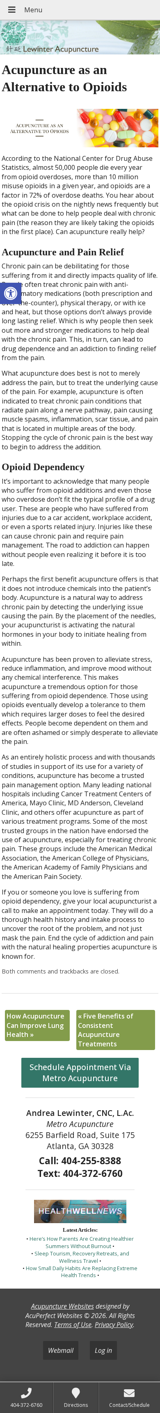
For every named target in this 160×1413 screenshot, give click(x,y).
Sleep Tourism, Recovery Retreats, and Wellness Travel (81, 1257)
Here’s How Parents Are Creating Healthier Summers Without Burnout (82, 1242)
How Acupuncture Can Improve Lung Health (35, 1025)
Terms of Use (72, 1324)
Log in (103, 1350)
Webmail (60, 1350)
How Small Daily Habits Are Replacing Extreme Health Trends (81, 1271)
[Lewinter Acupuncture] (80, 38)
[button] (10, 293)
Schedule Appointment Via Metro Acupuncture (80, 1072)
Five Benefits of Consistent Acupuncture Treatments (105, 1030)
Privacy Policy (114, 1324)
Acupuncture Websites (62, 1306)
